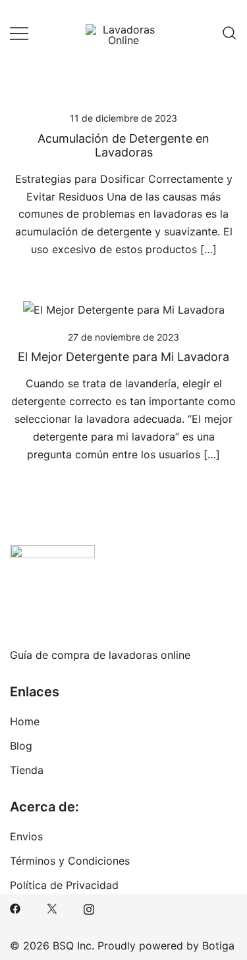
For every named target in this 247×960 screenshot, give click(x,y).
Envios (26, 836)
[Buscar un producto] (229, 33)
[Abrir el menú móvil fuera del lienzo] (19, 33)
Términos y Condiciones (70, 860)
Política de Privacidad (64, 885)
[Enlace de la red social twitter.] (52, 908)
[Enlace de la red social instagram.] (89, 908)
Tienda (26, 770)
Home (25, 721)
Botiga (218, 945)
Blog (21, 745)
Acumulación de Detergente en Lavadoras (123, 146)
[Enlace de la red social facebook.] (15, 908)
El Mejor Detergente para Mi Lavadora (123, 357)
